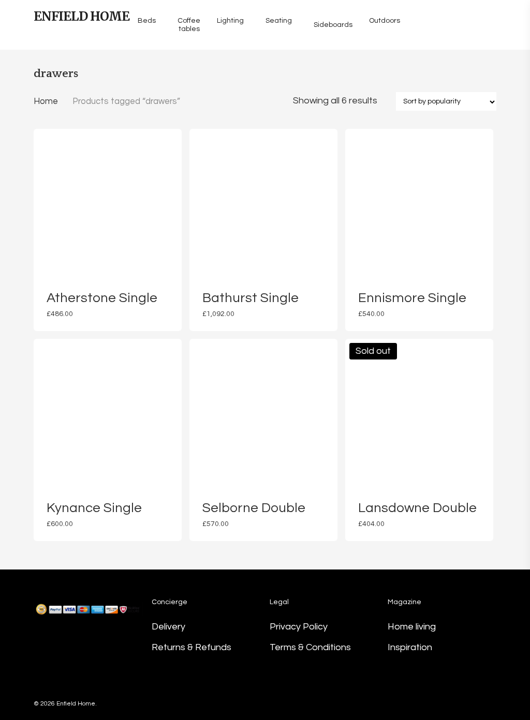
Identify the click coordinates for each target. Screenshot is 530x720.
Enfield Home (81, 16)
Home (46, 101)
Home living (412, 627)
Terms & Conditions (310, 647)
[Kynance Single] (108, 413)
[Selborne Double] (263, 413)
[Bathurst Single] (263, 203)
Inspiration (410, 647)
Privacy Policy (299, 627)
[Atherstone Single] (108, 203)
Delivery (168, 627)
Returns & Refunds (191, 647)
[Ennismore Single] (419, 203)
